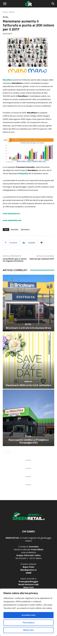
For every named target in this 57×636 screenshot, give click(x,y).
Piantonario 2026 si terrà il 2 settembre (28, 385)
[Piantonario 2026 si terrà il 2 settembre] (28, 360)
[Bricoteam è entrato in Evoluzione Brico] (28, 303)
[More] (41, 242)
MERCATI (28, 381)
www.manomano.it (11, 214)
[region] (28, 612)
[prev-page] (4, 451)
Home (5, 12)
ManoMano (25, 229)
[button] (4, 3)
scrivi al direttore (28, 552)
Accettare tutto (28, 615)
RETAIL (12, 12)
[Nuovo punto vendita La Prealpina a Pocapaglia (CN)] (28, 417)
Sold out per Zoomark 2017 (42, 259)
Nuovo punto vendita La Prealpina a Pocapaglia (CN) (29, 441)
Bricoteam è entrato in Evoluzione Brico (28, 328)
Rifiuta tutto (28, 630)
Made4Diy (14, 229)
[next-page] (9, 451)
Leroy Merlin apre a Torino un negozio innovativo (14, 260)
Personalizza (28, 622)
